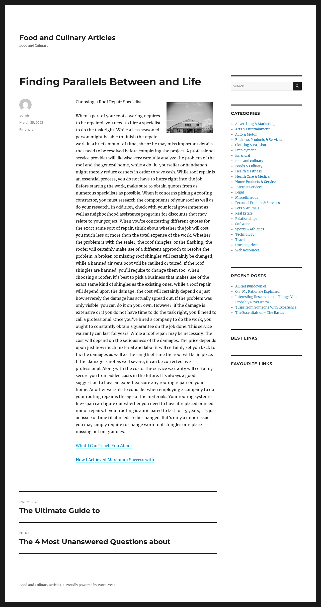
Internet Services (249, 187)
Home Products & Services (256, 182)
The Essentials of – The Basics (259, 313)
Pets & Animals (247, 208)
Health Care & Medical (252, 176)
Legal (239, 192)
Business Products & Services (258, 140)
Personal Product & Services (257, 203)
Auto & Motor (246, 134)
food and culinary (249, 161)
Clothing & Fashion (250, 145)
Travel (240, 240)
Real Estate (244, 213)
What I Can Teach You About (104, 445)
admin (24, 115)
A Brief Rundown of (250, 286)
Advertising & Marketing (255, 124)
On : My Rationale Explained (257, 291)
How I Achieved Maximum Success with (115, 459)
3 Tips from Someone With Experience (265, 307)
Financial (27, 129)
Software (242, 224)
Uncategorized (247, 245)
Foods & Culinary (248, 166)
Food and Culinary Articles (67, 37)
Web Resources (247, 250)
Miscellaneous (246, 197)
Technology (244, 234)
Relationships (246, 219)
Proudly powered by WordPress (90, 585)
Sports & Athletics (249, 229)
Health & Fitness (248, 171)
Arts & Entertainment (252, 129)
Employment (245, 150)
